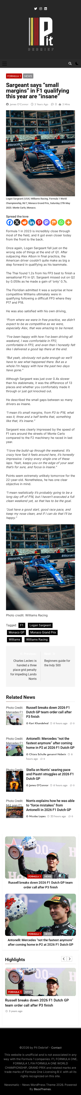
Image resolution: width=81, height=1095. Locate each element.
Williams (14, 639)
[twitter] (35, 9)
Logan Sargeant (40, 625)
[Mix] (53, 222)
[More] (68, 222)
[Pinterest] (39, 222)
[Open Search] (70, 63)
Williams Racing (37, 639)
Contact (56, 1047)
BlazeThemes (42, 1089)
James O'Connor (19, 104)
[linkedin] (45, 9)
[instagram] (40, 9)
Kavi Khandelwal (38, 723)
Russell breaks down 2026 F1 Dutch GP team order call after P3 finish (49, 712)
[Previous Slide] (63, 958)
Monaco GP (16, 632)
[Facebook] (9, 222)
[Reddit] (24, 222)
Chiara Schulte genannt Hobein (47, 754)
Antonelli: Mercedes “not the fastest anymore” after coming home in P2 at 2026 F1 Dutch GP (50, 743)
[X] (17, 222)
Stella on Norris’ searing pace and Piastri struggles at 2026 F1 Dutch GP (50, 774)
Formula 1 (14, 76)
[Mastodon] (46, 222)
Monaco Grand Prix (43, 632)
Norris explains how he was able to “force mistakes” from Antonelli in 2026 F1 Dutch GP (50, 805)
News (28, 76)
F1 (22, 625)
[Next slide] (69, 958)
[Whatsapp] (61, 222)
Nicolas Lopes (37, 816)
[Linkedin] (31, 222)
